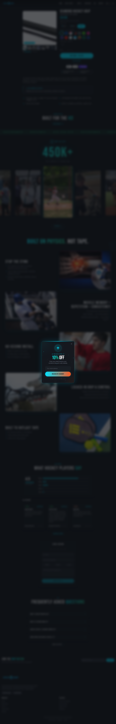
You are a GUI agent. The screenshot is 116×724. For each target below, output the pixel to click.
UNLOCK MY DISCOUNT (58, 374)
